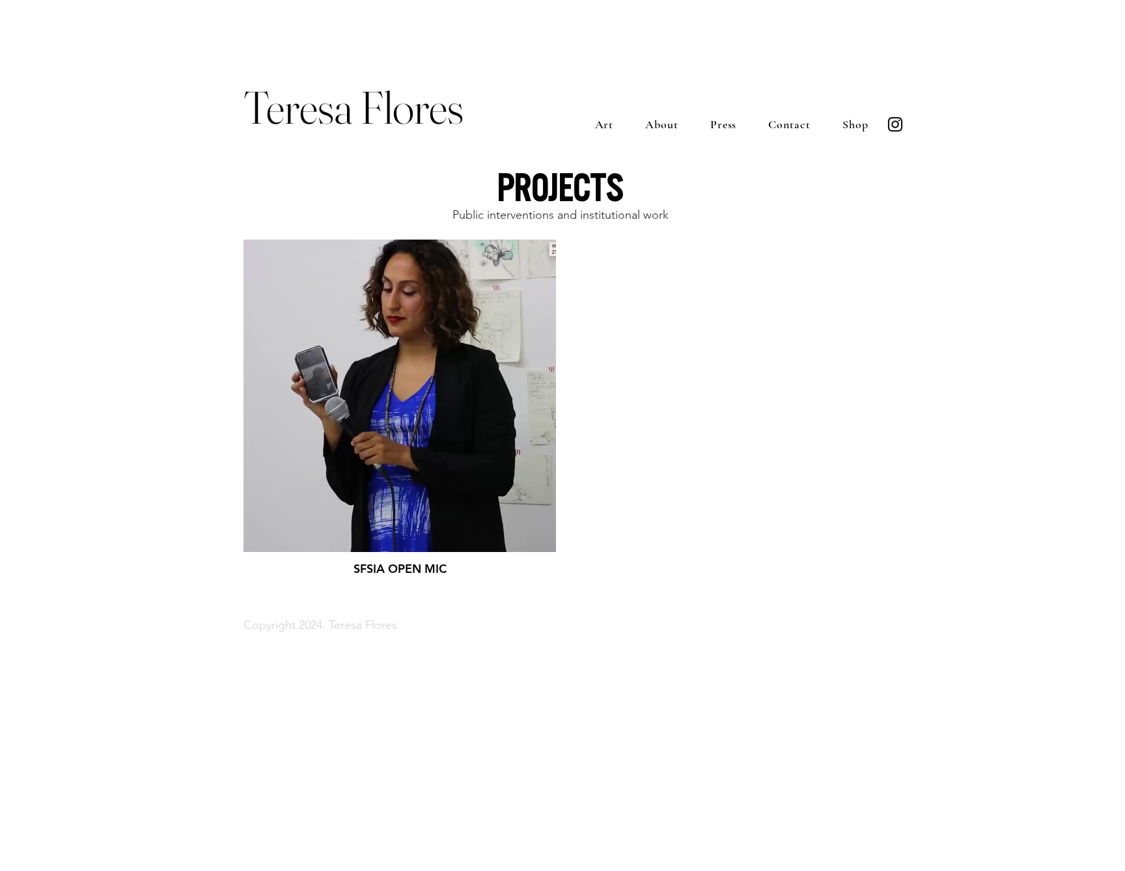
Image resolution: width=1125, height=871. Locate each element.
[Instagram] (895, 124)
